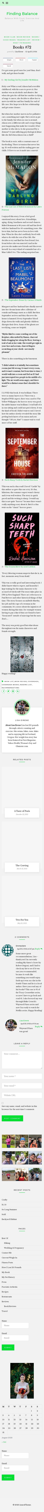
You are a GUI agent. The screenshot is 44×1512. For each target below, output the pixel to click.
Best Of (5, 1238)
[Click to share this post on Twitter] (8, 691)
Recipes (5, 1292)
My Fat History (8, 1277)
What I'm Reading (22, 43)
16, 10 (4, 1205)
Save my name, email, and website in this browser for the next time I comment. (19, 1107)
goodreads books (10, 685)
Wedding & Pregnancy (14, 1248)
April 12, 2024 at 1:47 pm (25, 949)
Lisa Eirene (19, 52)
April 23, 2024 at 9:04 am (30, 1024)
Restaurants (7, 1297)
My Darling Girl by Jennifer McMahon (21, 80)
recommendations (10, 688)
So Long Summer (9, 1209)
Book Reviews (10, 1306)
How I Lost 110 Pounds (11, 1267)
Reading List (24, 40)
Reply (37, 949)
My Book (6, 1272)
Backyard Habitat (9, 1219)
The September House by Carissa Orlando (23, 300)
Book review (23, 37)
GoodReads (33, 681)
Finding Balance (22, 13)
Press (4, 1282)
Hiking (7, 1243)
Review (36, 40)
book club (9, 37)
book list (9, 681)
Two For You (22, 920)
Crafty (4, 1200)
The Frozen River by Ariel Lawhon (20, 567)
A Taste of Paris (22, 811)
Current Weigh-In (9, 1258)
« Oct (4, 1442)
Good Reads (9, 40)
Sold (4, 1214)
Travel (5, 1311)
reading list (26, 685)
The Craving (22, 865)
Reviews (5, 1302)
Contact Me (7, 1253)
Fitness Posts (7, 1263)
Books (35, 37)
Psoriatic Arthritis (9, 1287)
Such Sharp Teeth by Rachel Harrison (21, 480)
